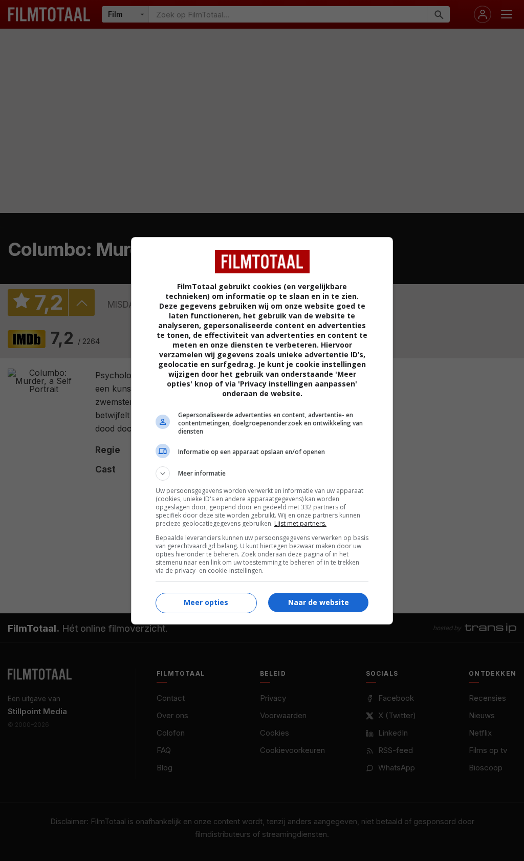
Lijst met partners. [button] (300, 523)
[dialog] (262, 431)
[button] (262, 473)
